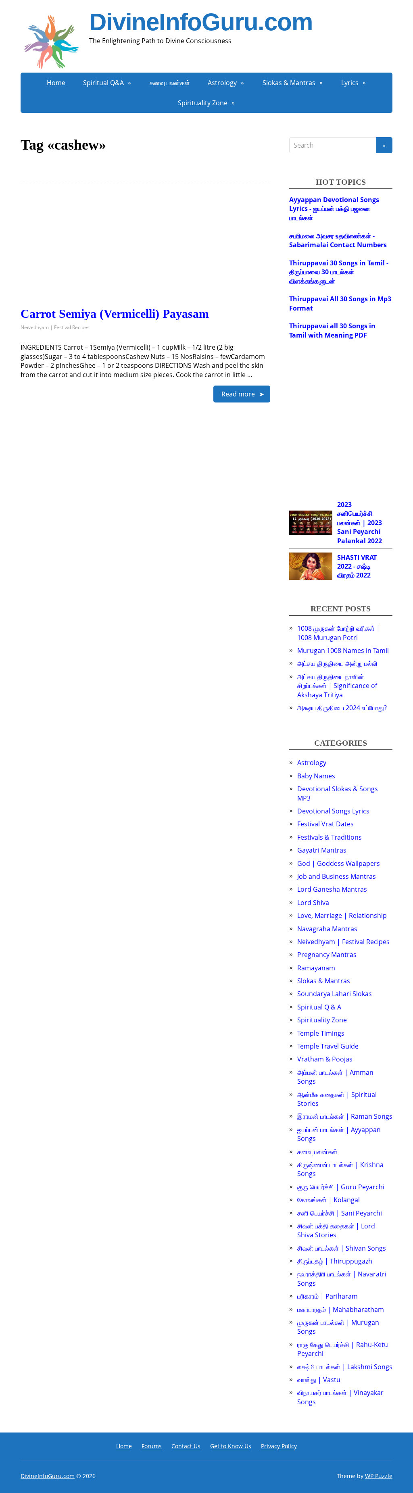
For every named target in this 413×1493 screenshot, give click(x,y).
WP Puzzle (378, 1476)
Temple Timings (320, 1033)
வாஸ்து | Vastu (318, 1379)
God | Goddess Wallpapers (338, 863)
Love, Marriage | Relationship (342, 915)
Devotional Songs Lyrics (333, 811)
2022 (374, 540)
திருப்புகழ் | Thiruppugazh (334, 1261)
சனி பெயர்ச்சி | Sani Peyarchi (339, 1213)
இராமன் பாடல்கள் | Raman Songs (344, 1116)
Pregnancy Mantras (327, 954)
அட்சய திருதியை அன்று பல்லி (337, 663)
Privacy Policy (279, 1446)
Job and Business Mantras (336, 876)
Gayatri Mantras (321, 850)
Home (56, 82)
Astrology (222, 82)
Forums (152, 1446)
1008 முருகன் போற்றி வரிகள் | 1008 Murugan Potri (338, 633)
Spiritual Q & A (319, 1007)
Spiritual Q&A (103, 82)
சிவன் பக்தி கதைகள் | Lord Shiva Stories (336, 1230)
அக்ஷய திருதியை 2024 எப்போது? (342, 707)
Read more (238, 394)
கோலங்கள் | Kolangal (328, 1199)
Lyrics (350, 82)
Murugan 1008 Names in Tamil (343, 650)
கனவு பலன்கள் (170, 82)
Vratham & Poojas (325, 1059)
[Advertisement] (145, 250)
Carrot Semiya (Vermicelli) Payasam (115, 313)
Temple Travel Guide (328, 1046)
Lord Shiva (313, 902)
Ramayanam (316, 967)
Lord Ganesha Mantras (332, 889)
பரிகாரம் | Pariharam (327, 1296)
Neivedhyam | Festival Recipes (55, 327)
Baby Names (316, 776)
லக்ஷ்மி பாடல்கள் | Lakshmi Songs (344, 1366)
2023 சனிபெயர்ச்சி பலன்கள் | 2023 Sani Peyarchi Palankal (359, 522)
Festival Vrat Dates (325, 823)
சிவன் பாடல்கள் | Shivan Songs (341, 1248)
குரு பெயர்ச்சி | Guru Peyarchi (340, 1186)
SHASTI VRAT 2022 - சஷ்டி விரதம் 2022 (357, 566)
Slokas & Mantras (289, 82)
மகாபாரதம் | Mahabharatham (340, 1309)
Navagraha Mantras (327, 928)
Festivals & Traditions (329, 837)
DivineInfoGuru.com (200, 22)
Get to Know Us (230, 1446)
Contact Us (185, 1446)
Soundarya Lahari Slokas (334, 993)
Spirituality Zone (202, 102)
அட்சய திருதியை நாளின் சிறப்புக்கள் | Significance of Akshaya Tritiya (337, 685)
